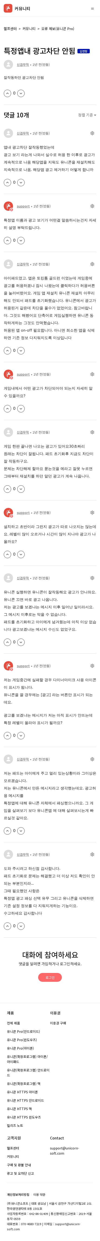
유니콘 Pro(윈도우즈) (22, 1039)
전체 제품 (13, 1023)
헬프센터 (10, 28)
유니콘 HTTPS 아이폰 (22, 1092)
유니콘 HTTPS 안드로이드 (25, 1100)
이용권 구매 (58, 1023)
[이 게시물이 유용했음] (7, 93)
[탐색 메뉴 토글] (92, 8)
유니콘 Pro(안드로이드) (23, 1031)
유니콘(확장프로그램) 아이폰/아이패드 (27, 1059)
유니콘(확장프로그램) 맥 (23, 1083)
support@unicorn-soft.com (64, 1151)
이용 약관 (39, 1194)
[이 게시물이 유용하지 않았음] (21, 93)
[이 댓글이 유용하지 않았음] (21, 182)
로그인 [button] (50, 977)
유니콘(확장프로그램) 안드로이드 (28, 1073)
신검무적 (23, 64)
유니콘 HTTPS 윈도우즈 (24, 1117)
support (23, 206)
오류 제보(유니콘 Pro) (57, 28)
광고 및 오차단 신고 (20, 1173)
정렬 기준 (86, 115)
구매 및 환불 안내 (19, 1165)
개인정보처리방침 (18, 1194)
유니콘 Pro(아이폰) (20, 1048)
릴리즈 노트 (15, 1125)
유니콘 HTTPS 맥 (19, 1108)
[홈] (8, 8)
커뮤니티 (29, 28)
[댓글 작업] (92, 133)
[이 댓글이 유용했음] (7, 182)
